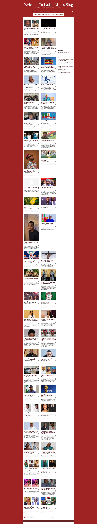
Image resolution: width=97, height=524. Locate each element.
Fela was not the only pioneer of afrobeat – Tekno (48, 358)
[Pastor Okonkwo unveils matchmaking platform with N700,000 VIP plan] (48, 426)
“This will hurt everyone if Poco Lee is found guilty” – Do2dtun (65, 67)
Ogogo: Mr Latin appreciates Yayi (48, 376)
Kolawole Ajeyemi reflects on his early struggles (48, 283)
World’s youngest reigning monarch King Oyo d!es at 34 (47, 67)
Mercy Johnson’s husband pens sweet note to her (31, 141)
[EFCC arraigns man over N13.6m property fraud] (31, 408)
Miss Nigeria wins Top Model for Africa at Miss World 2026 (31, 301)
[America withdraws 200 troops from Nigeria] (31, 273)
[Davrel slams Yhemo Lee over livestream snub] (31, 227)
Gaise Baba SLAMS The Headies (48, 206)
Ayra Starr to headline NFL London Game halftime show (48, 451)
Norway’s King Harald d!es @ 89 (31, 187)
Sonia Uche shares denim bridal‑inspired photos (30, 451)
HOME (35, 14)
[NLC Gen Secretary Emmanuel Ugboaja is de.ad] (48, 483)
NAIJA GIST (52, 14)
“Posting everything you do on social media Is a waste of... (31, 170)
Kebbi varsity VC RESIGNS (47, 84)
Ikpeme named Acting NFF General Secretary (47, 301)
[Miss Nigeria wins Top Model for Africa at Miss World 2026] (31, 296)
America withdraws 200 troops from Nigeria (31, 279)
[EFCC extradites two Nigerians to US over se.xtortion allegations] (48, 23)
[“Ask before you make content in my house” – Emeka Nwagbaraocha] (48, 463)
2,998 (31, 517)
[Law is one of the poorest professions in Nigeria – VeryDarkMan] (31, 116)
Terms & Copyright (61, 11)
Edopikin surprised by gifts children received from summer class (48, 339)
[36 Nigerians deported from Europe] (31, 97)
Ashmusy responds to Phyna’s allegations (48, 320)
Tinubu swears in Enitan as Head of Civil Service (30, 394)
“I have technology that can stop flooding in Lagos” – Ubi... (31, 506)
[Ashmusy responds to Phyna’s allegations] (48, 314)
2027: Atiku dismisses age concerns (47, 188)
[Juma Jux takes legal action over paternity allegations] (31, 42)
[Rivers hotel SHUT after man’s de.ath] (31, 201)
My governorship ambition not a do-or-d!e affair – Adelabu (31, 432)
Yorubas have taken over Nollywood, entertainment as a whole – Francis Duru (65, 60)
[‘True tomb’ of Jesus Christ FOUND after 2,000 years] (48, 255)
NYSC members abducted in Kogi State (47, 159)
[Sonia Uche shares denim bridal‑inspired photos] (31, 446)
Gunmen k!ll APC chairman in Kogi (48, 121)
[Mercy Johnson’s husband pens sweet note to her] (31, 135)
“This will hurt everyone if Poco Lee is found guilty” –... (31, 85)
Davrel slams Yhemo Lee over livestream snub (31, 243)
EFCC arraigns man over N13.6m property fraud (31, 413)
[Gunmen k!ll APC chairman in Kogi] (48, 116)
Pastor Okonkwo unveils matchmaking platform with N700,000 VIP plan (48, 432)
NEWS (39, 14)
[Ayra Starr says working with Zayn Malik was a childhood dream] (31, 333)
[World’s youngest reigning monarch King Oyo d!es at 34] (48, 61)
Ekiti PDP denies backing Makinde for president (47, 224)
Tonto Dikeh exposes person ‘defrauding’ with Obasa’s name (48, 413)
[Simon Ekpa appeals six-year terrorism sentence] (48, 135)
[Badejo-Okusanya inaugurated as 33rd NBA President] (31, 255)
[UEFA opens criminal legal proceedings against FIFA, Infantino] (48, 389)
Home (24, 18)
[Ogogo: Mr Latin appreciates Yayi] (48, 370)
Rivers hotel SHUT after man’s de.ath (31, 206)
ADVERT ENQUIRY (47, 11)
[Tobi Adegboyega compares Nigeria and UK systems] (31, 353)
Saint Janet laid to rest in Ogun (31, 488)
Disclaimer (53, 11)
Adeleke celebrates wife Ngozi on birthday (48, 103)
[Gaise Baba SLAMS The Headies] (48, 201)
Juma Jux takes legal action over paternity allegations (31, 48)
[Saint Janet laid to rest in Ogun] (31, 483)
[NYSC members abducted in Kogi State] (48, 154)
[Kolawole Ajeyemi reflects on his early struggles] (48, 275)
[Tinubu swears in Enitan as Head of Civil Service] (31, 389)
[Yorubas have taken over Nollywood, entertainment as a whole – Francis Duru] (48, 42)
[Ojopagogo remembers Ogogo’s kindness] (31, 23)
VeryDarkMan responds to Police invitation (47, 506)
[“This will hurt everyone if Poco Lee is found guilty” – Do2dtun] (31, 79)
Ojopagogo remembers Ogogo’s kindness (31, 29)
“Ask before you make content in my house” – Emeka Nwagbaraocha (48, 470)
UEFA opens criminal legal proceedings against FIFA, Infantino (47, 395)
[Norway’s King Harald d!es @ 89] (31, 182)
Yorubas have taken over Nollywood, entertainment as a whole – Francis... (48, 49)
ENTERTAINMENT (45, 14)
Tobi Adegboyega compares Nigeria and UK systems (30, 358)
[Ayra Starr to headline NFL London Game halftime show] (48, 446)
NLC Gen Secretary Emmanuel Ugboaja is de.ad (48, 489)
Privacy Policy (34, 11)
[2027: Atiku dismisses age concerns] (48, 182)
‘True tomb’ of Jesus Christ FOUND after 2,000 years (47, 261)
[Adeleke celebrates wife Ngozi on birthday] (48, 97)
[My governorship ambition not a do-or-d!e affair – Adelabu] (31, 426)
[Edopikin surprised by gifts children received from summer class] (48, 333)
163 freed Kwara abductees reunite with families (30, 376)
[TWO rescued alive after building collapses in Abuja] (31, 61)
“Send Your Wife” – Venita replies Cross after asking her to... (31, 321)
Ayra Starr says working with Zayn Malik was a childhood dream (31, 339)
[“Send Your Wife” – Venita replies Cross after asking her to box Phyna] (31, 314)
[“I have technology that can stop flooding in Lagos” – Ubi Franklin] (31, 501)
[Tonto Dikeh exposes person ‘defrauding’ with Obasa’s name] (48, 408)
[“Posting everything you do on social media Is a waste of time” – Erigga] (31, 159)
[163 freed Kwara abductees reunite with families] (31, 370)
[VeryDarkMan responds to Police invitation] (48, 501)
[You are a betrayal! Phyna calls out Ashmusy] (31, 463)
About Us (40, 11)
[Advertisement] (65, 33)
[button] (73, 12)
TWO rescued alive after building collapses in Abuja (30, 67)
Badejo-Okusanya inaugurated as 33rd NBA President (31, 260)
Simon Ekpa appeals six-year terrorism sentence (47, 141)
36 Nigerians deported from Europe (30, 103)
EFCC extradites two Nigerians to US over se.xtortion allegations (48, 30)
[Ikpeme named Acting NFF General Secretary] (48, 296)
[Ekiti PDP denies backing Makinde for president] (48, 218)
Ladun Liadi (25, 68)
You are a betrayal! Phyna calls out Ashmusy (31, 469)
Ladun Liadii (26, 31)
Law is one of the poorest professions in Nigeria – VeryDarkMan (30, 122)
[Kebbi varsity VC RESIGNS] (48, 79)
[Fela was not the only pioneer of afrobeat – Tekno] (48, 353)
